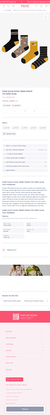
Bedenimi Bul (11, 134)
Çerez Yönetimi (11, 403)
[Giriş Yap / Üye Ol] (41, 6)
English (9, 369)
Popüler (9, 331)
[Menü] (3, 6)
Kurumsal (10, 344)
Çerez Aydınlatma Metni (14, 393)
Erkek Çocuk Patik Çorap (12, 301)
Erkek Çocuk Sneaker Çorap (33, 301)
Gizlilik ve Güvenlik (12, 396)
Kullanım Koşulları (12, 400)
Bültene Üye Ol (16, 379)
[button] (21, 85)
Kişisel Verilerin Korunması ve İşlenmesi (19, 389)
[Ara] (8, 6)
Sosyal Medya (11, 357)
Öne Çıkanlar (11, 338)
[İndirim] (13, 6)
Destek (8, 350)
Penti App (9, 363)
